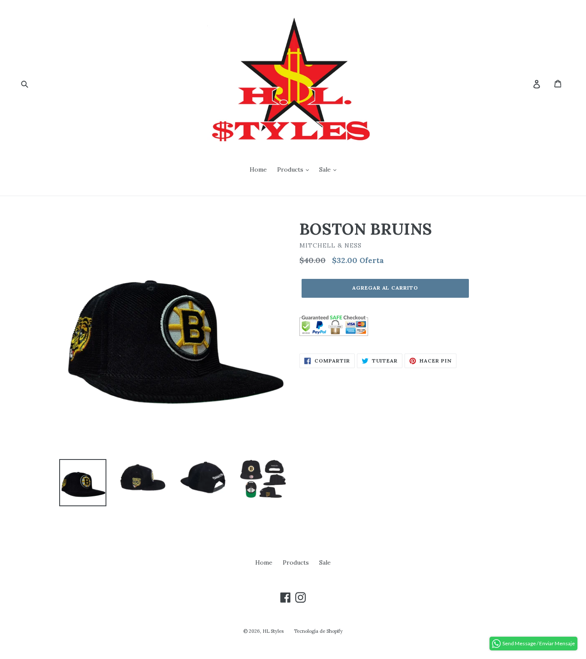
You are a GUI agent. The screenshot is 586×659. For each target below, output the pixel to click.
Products (291, 169)
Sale (325, 169)
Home (258, 169)
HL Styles (273, 631)
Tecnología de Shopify (318, 631)
